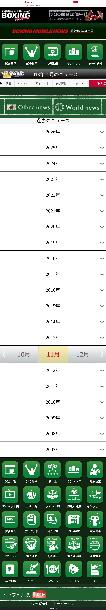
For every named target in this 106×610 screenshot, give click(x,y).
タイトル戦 (53, 506)
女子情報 (61, 83)
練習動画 (53, 63)
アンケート (32, 581)
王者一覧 (31, 506)
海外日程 (10, 556)
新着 (8, 83)
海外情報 (95, 556)
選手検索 (95, 481)
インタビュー (95, 506)
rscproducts (79, 83)
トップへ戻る (17, 594)
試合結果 (31, 63)
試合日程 (10, 63)
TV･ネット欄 (10, 506)
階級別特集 (74, 506)
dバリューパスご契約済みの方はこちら (32, 5)
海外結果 (31, 556)
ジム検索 (74, 531)
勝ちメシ (53, 581)
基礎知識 (10, 581)
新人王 (53, 481)
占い (95, 581)
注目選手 (95, 531)
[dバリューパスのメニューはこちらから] (80, 2)
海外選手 (53, 556)
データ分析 (95, 63)
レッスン (74, 581)
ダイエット (42, 83)
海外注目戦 (74, 556)
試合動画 (10, 531)
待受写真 (53, 531)
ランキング (74, 63)
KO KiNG (23, 83)
